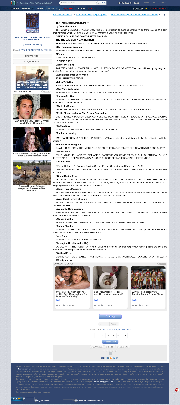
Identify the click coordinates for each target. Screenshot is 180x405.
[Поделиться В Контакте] (117, 358)
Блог (89, 9)
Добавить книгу (158, 9)
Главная (15, 9)
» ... (119, 335)
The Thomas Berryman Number (116, 329)
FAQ (58, 9)
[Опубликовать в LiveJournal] (105, 358)
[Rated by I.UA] (29, 401)
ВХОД (136, 3)
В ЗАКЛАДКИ (139, 9)
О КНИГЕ (109, 347)
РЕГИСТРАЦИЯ (125, 3)
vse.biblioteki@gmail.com (103, 382)
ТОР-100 (50, 9)
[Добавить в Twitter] (114, 358)
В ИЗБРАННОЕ (122, 347)
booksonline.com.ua (23, 369)
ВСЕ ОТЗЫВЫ (97, 347)
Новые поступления (32, 9)
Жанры (81, 9)
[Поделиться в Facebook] (102, 358)
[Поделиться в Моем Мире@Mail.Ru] (108, 358)
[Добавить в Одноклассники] (111, 358)
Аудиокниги (69, 9)
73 (124, 335)
